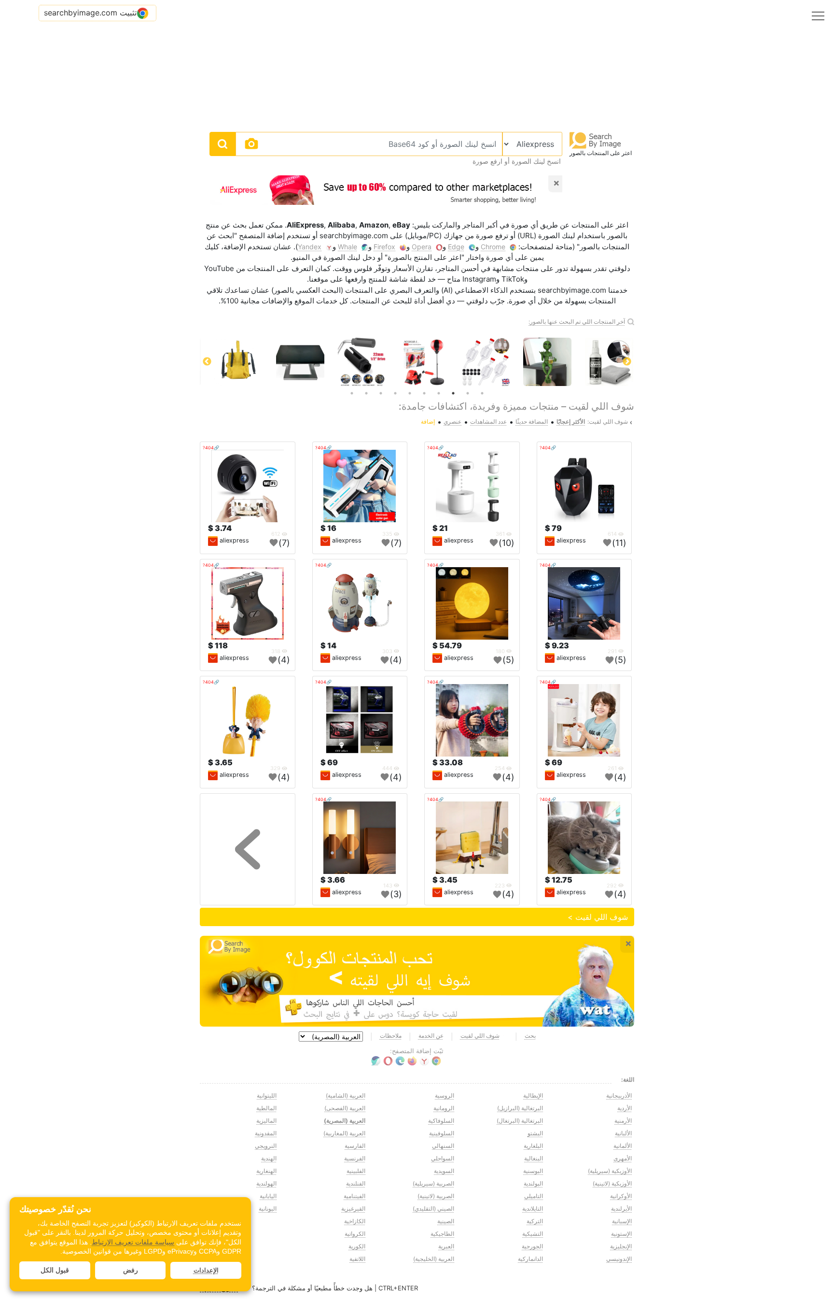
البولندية (533, 1183)
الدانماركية (530, 1258)
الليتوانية (267, 1095)
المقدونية (266, 1133)
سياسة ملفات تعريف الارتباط (133, 1242)
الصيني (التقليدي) (433, 1208)
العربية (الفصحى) (344, 1108)
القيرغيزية (353, 1208)
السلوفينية (441, 1133)
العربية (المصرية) (344, 1120)
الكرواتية (355, 1233)
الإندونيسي (619, 1258)
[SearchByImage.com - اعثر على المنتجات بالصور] (596, 139)
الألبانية (623, 1133)
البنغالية (533, 1158)
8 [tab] (381, 393)
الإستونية (621, 1233)
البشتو (535, 1133)
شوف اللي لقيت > (598, 917)
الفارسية (355, 1145)
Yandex (309, 247)
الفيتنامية (354, 1196)
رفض (130, 1270)
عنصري (452, 421)
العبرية (446, 1246)
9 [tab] (366, 393)
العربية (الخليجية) (433, 1258)
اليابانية (268, 1196)
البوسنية (533, 1170)
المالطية (266, 1108)
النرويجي (266, 1145)
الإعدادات (206, 1270)
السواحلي (442, 1158)
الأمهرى (622, 1158)
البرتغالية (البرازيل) (520, 1108)
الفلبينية (356, 1170)
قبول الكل (55, 1270)
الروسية (444, 1095)
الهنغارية (266, 1170)
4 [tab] (439, 393)
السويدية (444, 1170)
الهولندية (266, 1183)
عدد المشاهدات (488, 421)
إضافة (428, 421)
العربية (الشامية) (345, 1095)
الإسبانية (622, 1221)
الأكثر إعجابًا (570, 421)
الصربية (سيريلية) (433, 1183)
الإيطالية (533, 1095)
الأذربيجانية (619, 1095)
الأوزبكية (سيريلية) (610, 1170)
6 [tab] (410, 393)
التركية (535, 1221)
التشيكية (532, 1233)
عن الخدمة (431, 1035)
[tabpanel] (417, 362)
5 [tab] (424, 393)
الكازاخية (354, 1221)
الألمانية (622, 1145)
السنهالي (443, 1145)
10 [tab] (352, 393)
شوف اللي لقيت (480, 1035)
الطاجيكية (442, 1233)
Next (207, 362)
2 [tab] (468, 393)
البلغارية (533, 1145)
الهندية (269, 1158)
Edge (456, 247)
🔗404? (548, 447)
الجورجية (532, 1246)
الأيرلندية (621, 1208)
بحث (530, 1035)
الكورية (356, 1246)
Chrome (493, 247)
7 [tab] (395, 393)
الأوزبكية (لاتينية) (612, 1183)
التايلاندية (532, 1208)
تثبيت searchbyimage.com (90, 12)
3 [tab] (453, 393)
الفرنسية (354, 1158)
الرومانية (443, 1108)
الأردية (624, 1108)
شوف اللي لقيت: (607, 421)
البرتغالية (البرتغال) (520, 1120)
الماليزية (266, 1120)
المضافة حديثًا (531, 421)
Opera (421, 247)
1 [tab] (482, 393)
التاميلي (533, 1196)
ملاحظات (391, 1035)
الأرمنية (623, 1120)
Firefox (384, 247)
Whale (347, 247)
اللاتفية (357, 1258)
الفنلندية (355, 1183)
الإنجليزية (621, 1246)
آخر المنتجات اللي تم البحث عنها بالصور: (576, 321)
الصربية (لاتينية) (435, 1196)
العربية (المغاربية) (344, 1133)
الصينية (445, 1221)
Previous (627, 362)
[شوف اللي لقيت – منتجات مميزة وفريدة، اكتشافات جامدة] (417, 981)
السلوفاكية (441, 1120)
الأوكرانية (621, 1196)
